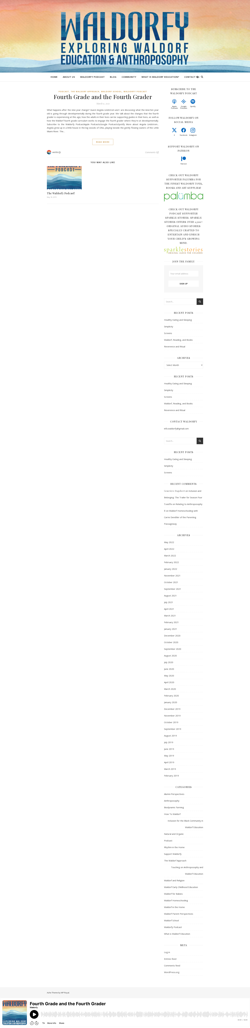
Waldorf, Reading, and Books (178, 339)
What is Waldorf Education (177, 933)
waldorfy (56, 152)
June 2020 (169, 668)
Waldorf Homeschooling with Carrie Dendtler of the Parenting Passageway (181, 517)
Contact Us (191, 76)
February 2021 (171, 622)
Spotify (193, 106)
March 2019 (170, 768)
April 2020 (169, 682)
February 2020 (171, 695)
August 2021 (170, 595)
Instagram (193, 135)
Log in (167, 952)
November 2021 (172, 575)
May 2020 (169, 675)
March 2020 (170, 688)
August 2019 (170, 735)
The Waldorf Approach (85, 91)
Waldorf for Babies (173, 893)
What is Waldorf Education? (160, 76)
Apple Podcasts (174, 107)
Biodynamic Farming (174, 807)
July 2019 (168, 742)
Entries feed (170, 958)
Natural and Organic (174, 833)
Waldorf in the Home (174, 907)
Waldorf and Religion (174, 880)
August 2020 (170, 655)
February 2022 (171, 562)
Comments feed (172, 965)
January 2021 (170, 628)
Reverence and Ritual (174, 346)
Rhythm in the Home (174, 847)
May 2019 (169, 755)
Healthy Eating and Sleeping (178, 319)
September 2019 (172, 728)
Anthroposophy (171, 800)
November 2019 (172, 715)
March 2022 (170, 555)
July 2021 (168, 602)
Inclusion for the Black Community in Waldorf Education (185, 824)
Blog (113, 76)
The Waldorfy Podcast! (61, 193)
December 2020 (172, 635)
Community (129, 76)
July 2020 (168, 662)
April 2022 (169, 548)
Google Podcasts (183, 107)
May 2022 (169, 542)
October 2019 (171, 722)
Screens (168, 333)
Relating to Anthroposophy (189, 504)
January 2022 (170, 568)
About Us (69, 76)
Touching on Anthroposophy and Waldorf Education (187, 870)
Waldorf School (111, 91)
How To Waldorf (172, 814)
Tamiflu (168, 504)
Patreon (184, 164)
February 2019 (171, 775)
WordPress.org (171, 972)
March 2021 (170, 615)
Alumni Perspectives (174, 794)
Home (54, 76)
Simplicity (168, 326)
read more (103, 142)
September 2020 (172, 648)
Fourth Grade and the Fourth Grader (103, 96)
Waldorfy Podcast (92, 76)
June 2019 (169, 748)
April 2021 (169, 608)
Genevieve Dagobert (174, 491)
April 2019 (169, 762)
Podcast (64, 91)
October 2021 (171, 582)
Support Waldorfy (173, 853)
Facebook (183, 135)
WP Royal (65, 992)
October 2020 (171, 642)
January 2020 (170, 702)
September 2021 (172, 588)
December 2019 (172, 708)
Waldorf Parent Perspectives (178, 913)
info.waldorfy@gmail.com (176, 428)
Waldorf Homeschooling (176, 900)
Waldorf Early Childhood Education (181, 887)
